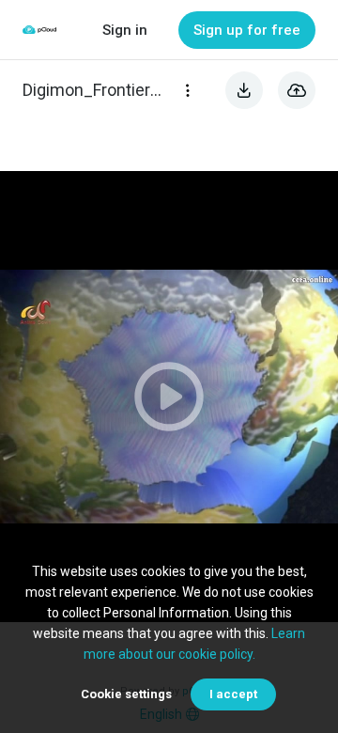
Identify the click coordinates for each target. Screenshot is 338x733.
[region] (169, 396)
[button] (169, 396)
